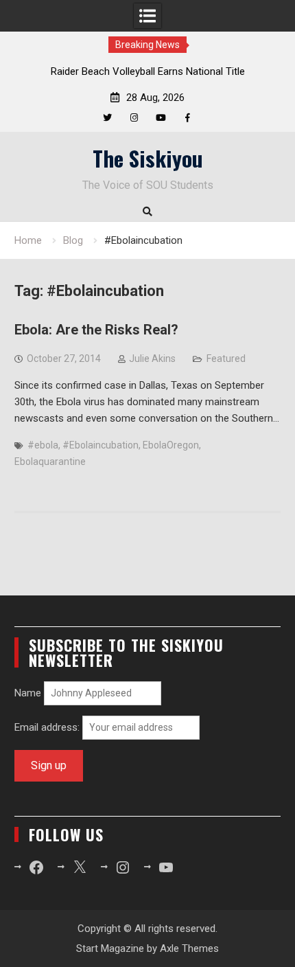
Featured (226, 358)
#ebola (42, 445)
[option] (147, 71)
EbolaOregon (171, 445)
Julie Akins (152, 358)
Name (27, 693)
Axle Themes (189, 948)
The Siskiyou (148, 158)
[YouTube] (161, 118)
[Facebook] (188, 118)
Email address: (48, 727)
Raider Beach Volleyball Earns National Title (148, 71)
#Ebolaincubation (100, 445)
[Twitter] (107, 118)
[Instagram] (134, 118)
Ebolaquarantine (50, 461)
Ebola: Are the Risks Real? (96, 329)
